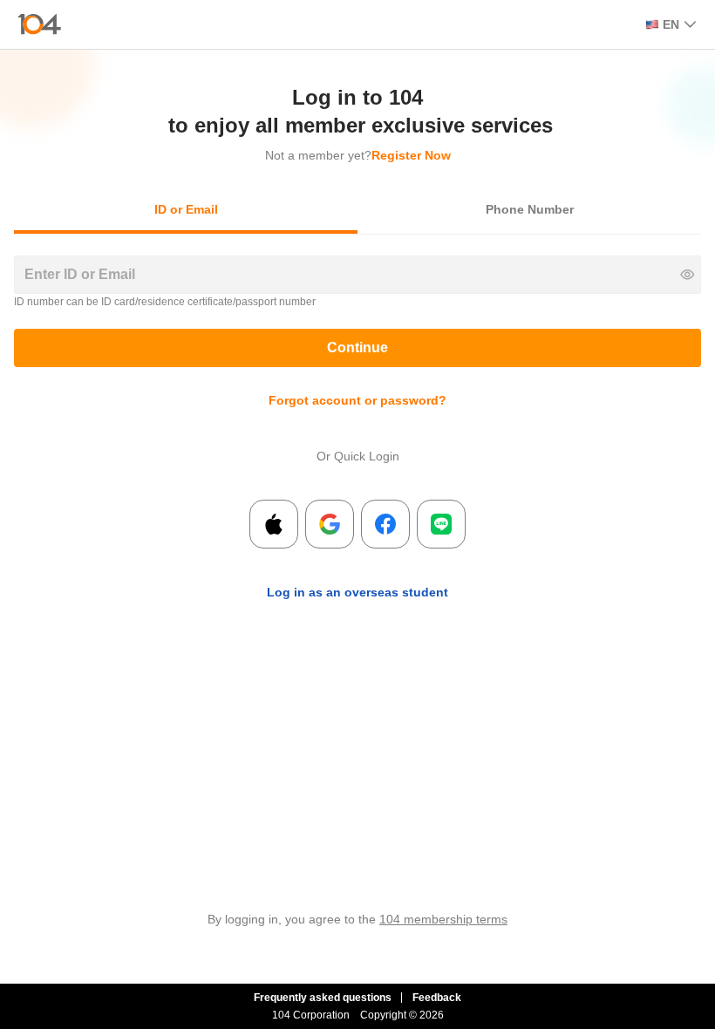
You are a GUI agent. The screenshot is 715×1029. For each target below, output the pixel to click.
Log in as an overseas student (357, 592)
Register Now (411, 155)
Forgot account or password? (357, 400)
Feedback (436, 998)
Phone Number (530, 209)
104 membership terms (443, 919)
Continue (357, 347)
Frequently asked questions (323, 998)
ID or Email (186, 209)
